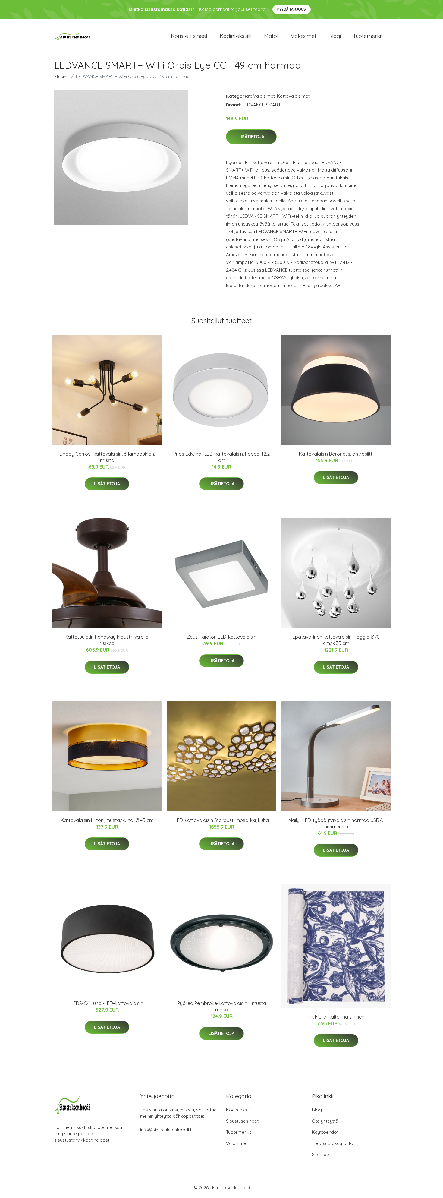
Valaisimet (303, 36)
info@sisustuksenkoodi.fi (166, 1130)
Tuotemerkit (368, 36)
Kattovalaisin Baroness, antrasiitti (336, 454)
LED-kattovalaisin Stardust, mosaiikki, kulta (221, 820)
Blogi (334, 36)
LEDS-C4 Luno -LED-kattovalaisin (107, 1003)
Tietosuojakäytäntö (332, 1143)
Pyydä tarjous (291, 9)
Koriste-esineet (189, 36)
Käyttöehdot (325, 1132)
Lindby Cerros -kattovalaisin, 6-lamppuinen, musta (107, 457)
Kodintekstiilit (236, 36)
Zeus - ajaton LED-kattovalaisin (221, 637)
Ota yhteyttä (325, 1121)
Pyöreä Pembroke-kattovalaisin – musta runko (221, 1006)
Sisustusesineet (242, 1121)
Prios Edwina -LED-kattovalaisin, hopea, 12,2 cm (221, 457)
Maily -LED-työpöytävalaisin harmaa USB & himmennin (336, 823)
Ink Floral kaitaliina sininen (336, 1017)
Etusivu (61, 76)
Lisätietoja (251, 136)
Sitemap (320, 1154)
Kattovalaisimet (293, 96)
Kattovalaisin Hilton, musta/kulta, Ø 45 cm (107, 820)
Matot (271, 36)
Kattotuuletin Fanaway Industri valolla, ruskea (107, 640)
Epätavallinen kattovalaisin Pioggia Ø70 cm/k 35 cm (336, 640)
